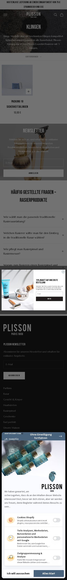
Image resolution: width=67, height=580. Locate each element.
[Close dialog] (63, 271)
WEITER (49, 299)
